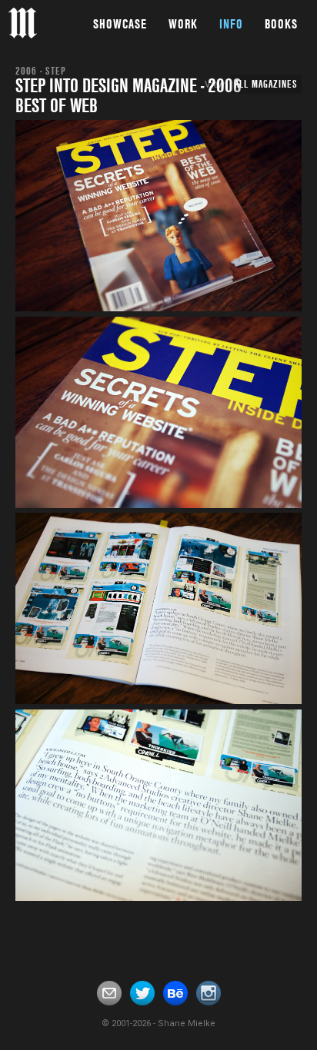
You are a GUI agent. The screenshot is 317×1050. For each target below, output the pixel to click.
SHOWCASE (120, 24)
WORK (183, 24)
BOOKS (281, 24)
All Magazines (266, 83)
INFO (231, 24)
